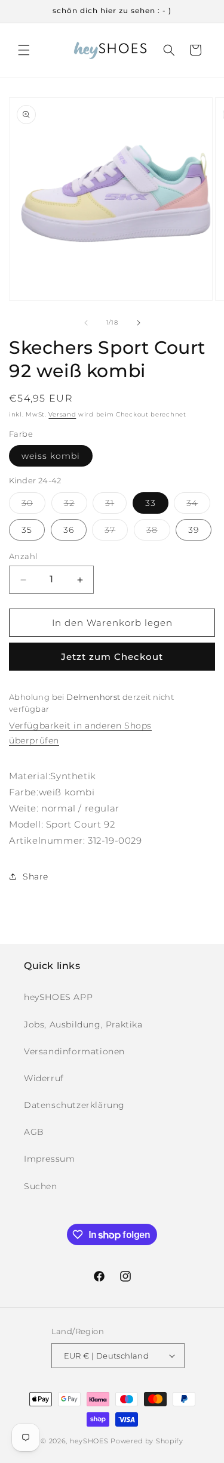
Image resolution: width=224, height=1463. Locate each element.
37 (116, 532)
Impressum (49, 1158)
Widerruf (44, 1078)
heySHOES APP (58, 997)
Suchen (40, 1186)
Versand (62, 414)
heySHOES (89, 1441)
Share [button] (35, 876)
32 (75, 505)
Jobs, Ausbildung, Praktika (83, 1024)
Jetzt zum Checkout (112, 656)
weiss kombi (51, 455)
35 (27, 529)
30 (33, 505)
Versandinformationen (74, 1051)
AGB (34, 1131)
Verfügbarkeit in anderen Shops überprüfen (80, 733)
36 (68, 529)
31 (116, 505)
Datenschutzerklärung (74, 1105)
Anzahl (23, 556)
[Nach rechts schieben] (138, 323)
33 (150, 503)
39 (193, 529)
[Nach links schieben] (86, 323)
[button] (24, 50)
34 (198, 505)
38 (158, 532)
